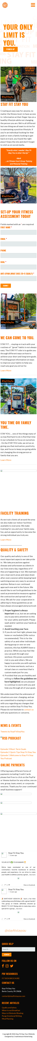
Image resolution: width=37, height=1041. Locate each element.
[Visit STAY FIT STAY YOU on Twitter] (11, 966)
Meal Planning (7, 1019)
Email (4, 238)
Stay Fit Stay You (16, 853)
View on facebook (29, 885)
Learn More (6, 370)
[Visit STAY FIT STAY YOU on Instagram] (7, 966)
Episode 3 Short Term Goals (13, 749)
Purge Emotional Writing (12, 1016)
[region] (18, 157)
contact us (29, 709)
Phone (3, 250)
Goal (3, 262)
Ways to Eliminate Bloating (12, 1013)
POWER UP (10, 49)
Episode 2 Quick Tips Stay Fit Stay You (18, 752)
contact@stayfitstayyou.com (13, 996)
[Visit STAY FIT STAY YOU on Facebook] (3, 966)
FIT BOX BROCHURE (11, 978)
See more (32, 875)
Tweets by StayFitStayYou (12, 731)
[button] (33, 5)
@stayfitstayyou (15, 930)
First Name (6, 227)
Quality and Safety (9, 1007)
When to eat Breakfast (11, 1010)
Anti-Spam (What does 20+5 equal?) (17, 273)
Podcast (14, 738)
